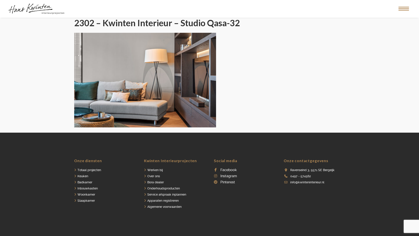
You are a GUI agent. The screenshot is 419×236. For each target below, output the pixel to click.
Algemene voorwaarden (164, 206)
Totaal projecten (89, 170)
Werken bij (155, 170)
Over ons (153, 176)
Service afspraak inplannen (166, 194)
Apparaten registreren (163, 200)
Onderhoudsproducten (163, 188)
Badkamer (84, 182)
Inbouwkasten (87, 188)
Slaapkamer (86, 200)
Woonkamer (86, 194)
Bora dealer (155, 182)
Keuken (82, 176)
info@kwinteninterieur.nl (307, 182)
